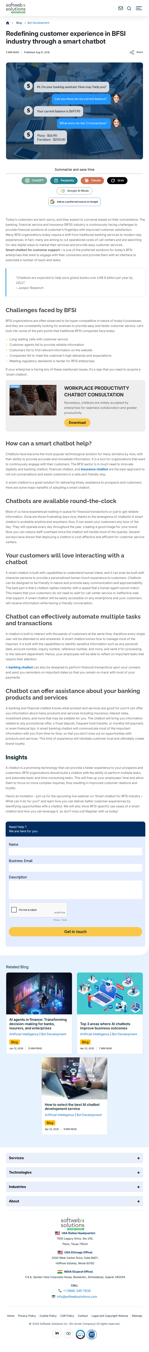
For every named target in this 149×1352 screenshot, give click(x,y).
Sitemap (137, 1315)
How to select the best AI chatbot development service (72, 1107)
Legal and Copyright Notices (110, 1315)
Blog (19, 22)
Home (11, 1315)
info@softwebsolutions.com (77, 1296)
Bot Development (38, 22)
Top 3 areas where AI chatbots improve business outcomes (105, 1026)
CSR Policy (67, 1315)
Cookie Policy (48, 1315)
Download (77, 423)
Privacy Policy (27, 1315)
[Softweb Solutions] (72, 1224)
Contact (83, 1315)
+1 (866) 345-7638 (77, 1290)
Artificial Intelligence (24, 1034)
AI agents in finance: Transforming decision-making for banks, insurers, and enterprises (38, 1024)
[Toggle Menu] (139, 8)
